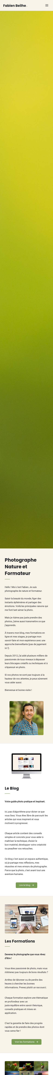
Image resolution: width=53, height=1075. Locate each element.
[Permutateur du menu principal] (46, 5)
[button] (26, 885)
